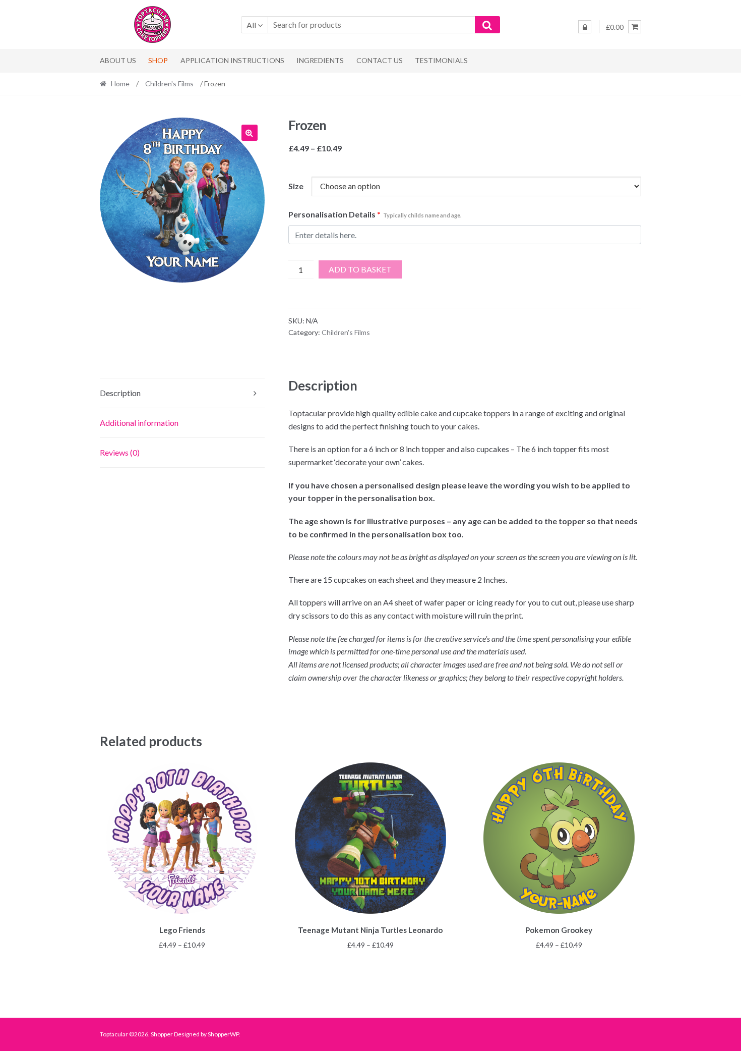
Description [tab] (120, 393)
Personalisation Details (374, 214)
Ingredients (320, 60)
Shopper (162, 1034)
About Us (118, 60)
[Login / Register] (584, 26)
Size (295, 186)
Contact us (379, 60)
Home (120, 83)
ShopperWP (223, 1034)
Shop (158, 60)
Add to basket (360, 269)
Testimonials (441, 60)
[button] (249, 133)
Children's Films (169, 83)
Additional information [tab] (139, 422)
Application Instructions (232, 60)
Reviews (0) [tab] (120, 452)
